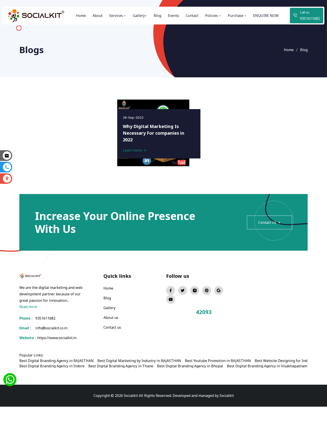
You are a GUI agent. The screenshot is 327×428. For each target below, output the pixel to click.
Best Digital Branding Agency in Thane (120, 366)
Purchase (236, 15)
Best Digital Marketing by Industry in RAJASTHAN (139, 360)
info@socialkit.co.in (51, 328)
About (98, 15)
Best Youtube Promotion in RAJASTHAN (218, 360)
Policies (212, 15)
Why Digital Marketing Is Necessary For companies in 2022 (153, 133)
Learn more (133, 150)
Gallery (139, 15)
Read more (28, 306)
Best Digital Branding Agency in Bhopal (190, 366)
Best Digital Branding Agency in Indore (52, 366)
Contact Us (267, 222)
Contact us (112, 327)
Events (173, 15)
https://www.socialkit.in (56, 337)
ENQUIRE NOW (266, 15)
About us (110, 317)
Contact (192, 15)
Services (116, 15)
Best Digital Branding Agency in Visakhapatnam (267, 366)
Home (81, 15)
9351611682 (310, 18)
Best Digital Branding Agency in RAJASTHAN (56, 360)
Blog (157, 15)
